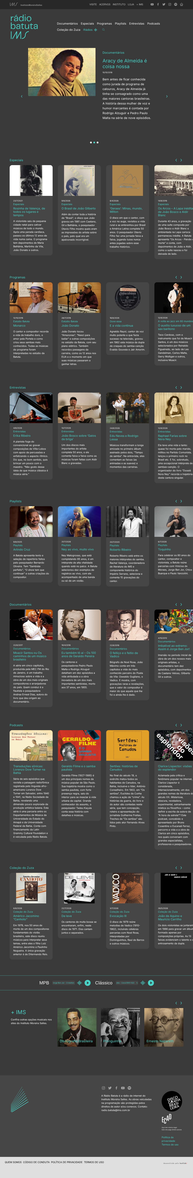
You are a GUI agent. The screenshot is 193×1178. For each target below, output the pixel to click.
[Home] (181, 4)
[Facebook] (158, 4)
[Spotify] (175, 4)
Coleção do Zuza (22, 868)
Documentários (21, 604)
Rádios (88, 29)
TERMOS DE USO (94, 1162)
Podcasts (16, 725)
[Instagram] (170, 4)
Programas (17, 277)
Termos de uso (170, 1144)
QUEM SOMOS (13, 1162)
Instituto (119, 4)
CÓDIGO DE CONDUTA (36, 1162)
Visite (93, 4)
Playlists (16, 501)
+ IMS (139, 4)
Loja (131, 4)
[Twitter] (164, 4)
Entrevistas (18, 387)
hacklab (183, 1163)
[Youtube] (152, 4)
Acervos (104, 4)
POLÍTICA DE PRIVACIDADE (66, 1162)
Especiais (16, 160)
